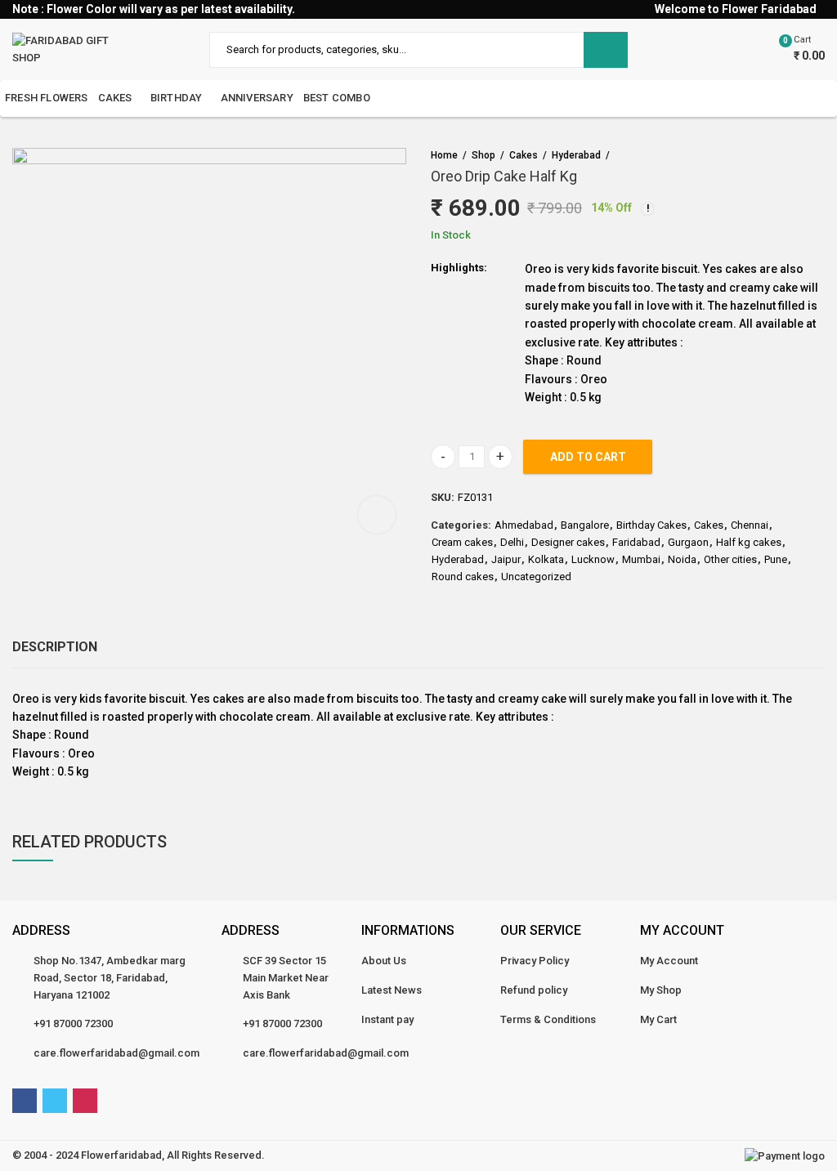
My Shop (661, 990)
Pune (775, 559)
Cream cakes (462, 542)
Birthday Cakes (651, 525)
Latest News (391, 990)
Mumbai (641, 559)
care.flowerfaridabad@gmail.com (116, 1053)
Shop (483, 155)
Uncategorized (536, 576)
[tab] (54, 647)
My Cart (658, 1019)
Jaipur (506, 559)
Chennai (749, 525)
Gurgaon (688, 542)
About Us (383, 960)
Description (54, 647)
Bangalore (585, 525)
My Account (669, 960)
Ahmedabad (524, 525)
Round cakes (463, 576)
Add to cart (588, 456)
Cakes (523, 155)
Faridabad (636, 542)
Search (606, 50)
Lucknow (593, 559)
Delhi (512, 542)
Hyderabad (576, 155)
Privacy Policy (534, 960)
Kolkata (546, 559)
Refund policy (533, 990)
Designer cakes (568, 542)
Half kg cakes (748, 542)
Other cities (730, 559)
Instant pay (387, 1019)
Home (444, 155)
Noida (682, 559)
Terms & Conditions (548, 1019)
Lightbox (377, 515)
